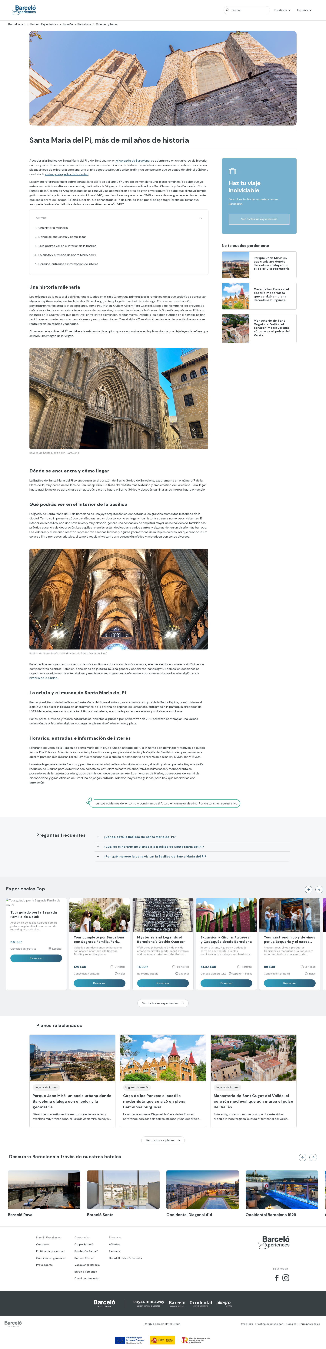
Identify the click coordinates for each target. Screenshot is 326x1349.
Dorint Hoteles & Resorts (125, 1258)
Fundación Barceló (86, 1251)
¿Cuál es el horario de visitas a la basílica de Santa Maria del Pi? (154, 847)
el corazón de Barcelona (132, 161)
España (68, 24)
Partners (114, 1251)
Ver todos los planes (160, 1140)
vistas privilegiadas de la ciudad (66, 174)
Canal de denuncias (87, 1278)
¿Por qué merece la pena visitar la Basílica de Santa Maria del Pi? (155, 856)
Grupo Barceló (84, 1244)
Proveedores (44, 1265)
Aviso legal (247, 1324)
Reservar (36, 958)
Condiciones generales (50, 1258)
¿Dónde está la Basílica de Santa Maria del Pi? (140, 837)
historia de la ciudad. (43, 678)
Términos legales (309, 1324)
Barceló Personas (86, 1271)
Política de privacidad (50, 1251)
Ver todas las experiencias (259, 219)
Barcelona (84, 24)
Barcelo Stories (84, 1258)
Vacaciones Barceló (87, 1265)
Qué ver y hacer (107, 24)
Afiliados (114, 1244)
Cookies (291, 1324)
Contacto (42, 1244)
